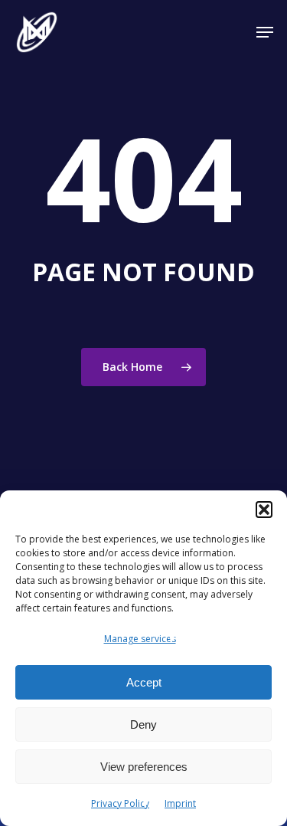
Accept (143, 682)
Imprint (180, 803)
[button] (264, 509)
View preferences (144, 766)
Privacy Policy (120, 803)
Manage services (140, 638)
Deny (143, 724)
